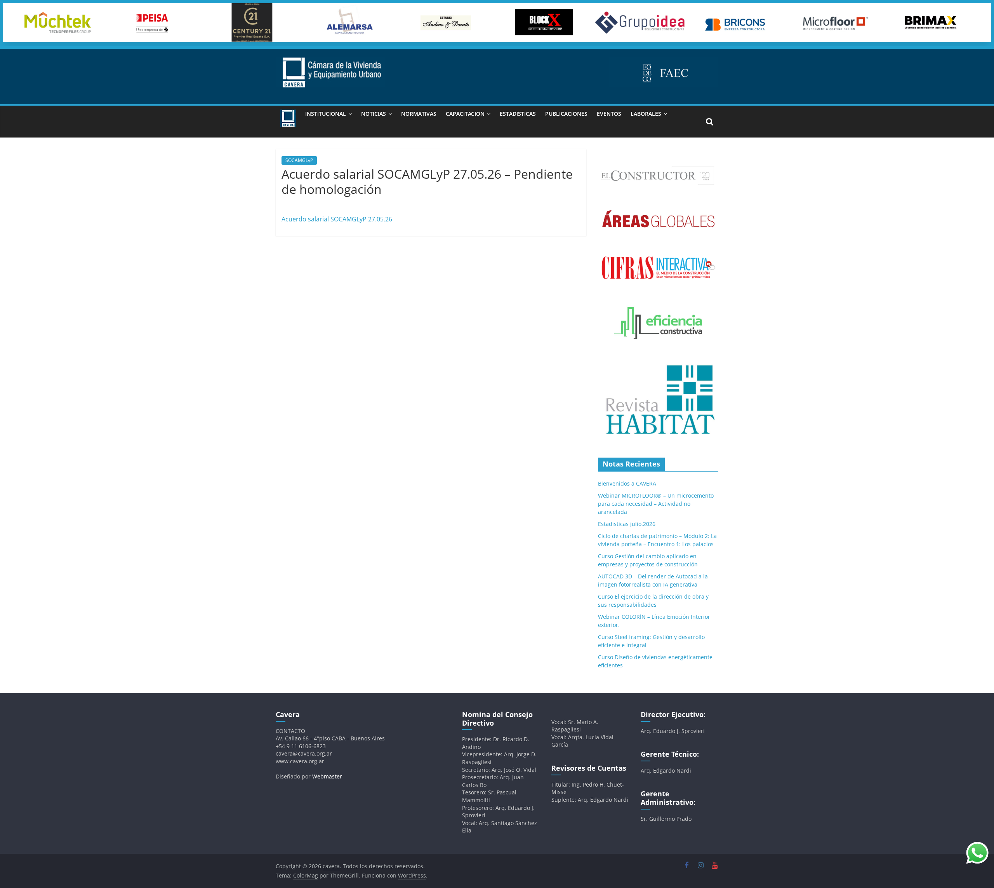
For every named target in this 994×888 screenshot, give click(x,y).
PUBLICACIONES (566, 113)
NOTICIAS (373, 113)
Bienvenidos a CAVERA (627, 483)
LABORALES (646, 113)
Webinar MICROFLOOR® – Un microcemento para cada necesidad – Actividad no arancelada (656, 503)
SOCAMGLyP (299, 160)
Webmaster (327, 776)
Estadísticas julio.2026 (626, 524)
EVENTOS (609, 113)
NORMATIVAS (418, 113)
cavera (338, 201)
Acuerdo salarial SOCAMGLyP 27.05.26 (337, 219)
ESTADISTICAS (518, 113)
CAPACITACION (465, 113)
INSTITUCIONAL (325, 113)
